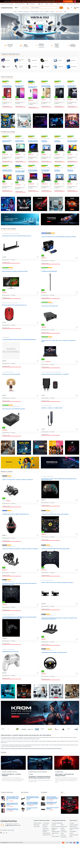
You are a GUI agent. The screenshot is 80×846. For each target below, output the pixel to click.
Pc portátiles (46, 338)
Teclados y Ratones (55, 836)
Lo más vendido (64, 831)
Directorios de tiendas (74, 834)
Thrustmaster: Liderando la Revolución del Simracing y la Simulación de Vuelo (39, 777)
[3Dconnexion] (30, 729)
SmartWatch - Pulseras (12, 771)
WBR (50, 405)
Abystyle (42, 728)
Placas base (45, 826)
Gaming (15, 11)
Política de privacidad (74, 824)
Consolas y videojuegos (42, 771)
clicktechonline (4, 842)
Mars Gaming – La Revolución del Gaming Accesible (64, 774)
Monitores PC (45, 824)
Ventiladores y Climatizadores (23, 11)
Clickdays (62, 828)
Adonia (68, 728)
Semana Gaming (64, 826)
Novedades (47, 11)
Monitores (52, 11)
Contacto (77, 3)
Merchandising (36, 824)
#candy (2, 728)
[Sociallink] (1, 832)
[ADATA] (56, 729)
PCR (9, 337)
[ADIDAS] (63, 729)
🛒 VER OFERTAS (67, 1)
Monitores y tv (10, 269)
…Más (65, 11)
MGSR (18, 233)
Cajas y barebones (48, 303)
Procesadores (45, 828)
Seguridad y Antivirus (56, 831)
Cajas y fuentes (37, 826)
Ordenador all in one (47, 834)
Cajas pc (42, 303)
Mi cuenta (70, 3)
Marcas (64, 3)
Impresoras (54, 824)
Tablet (44, 269)
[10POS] (17, 729)
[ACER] (50, 729)
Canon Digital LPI (73, 831)
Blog (52, 3)
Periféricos (47, 405)
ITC (42, 269)
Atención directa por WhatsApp (7, 3)
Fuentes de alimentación (13, 406)
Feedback (58, 3)
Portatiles (18, 138)
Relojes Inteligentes (46, 833)
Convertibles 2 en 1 (5, 138)
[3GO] (37, 729)
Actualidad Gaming (32, 771)
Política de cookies (73, 826)
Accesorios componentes (6, 233)
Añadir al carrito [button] (11, 100)
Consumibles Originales (56, 823)
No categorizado (5, 337)
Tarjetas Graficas (51, 234)
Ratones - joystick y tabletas (12, 302)
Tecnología (4, 771)
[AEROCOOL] (76, 729)
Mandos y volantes (7, 477)
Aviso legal (72, 823)
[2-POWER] (24, 729)
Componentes (13, 233)
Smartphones (6, 83)
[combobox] (25, 7)
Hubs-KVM (43, 405)
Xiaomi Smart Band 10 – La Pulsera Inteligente (11, 774)
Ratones (6, 302)
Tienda (41, 3)
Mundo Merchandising (35, 11)
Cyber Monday (63, 836)
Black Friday (63, 835)
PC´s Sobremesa (46, 823)
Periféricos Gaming (37, 823)
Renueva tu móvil (59, 11)
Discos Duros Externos (56, 826)
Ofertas (47, 3)
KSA (3, 83)
